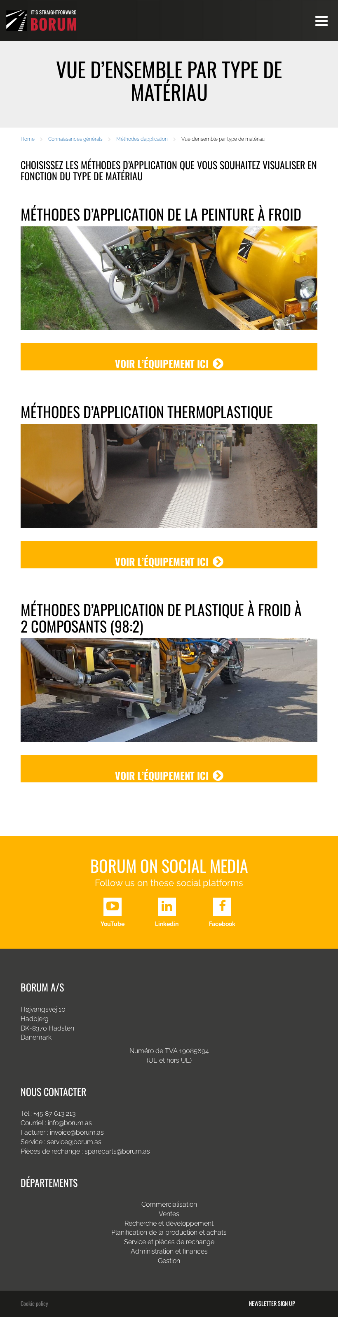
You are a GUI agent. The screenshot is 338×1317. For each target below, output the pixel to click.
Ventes (169, 1214)
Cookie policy (34, 1303)
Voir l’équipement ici (162, 363)
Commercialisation (169, 1204)
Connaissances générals (75, 139)
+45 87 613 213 (54, 1113)
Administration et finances (169, 1251)
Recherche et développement (169, 1223)
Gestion (169, 1261)
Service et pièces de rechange (169, 1242)
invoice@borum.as (77, 1132)
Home (28, 139)
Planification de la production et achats (169, 1232)
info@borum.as (70, 1123)
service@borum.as (75, 1142)
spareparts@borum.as (117, 1151)
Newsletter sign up (272, 1303)
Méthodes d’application (142, 139)
